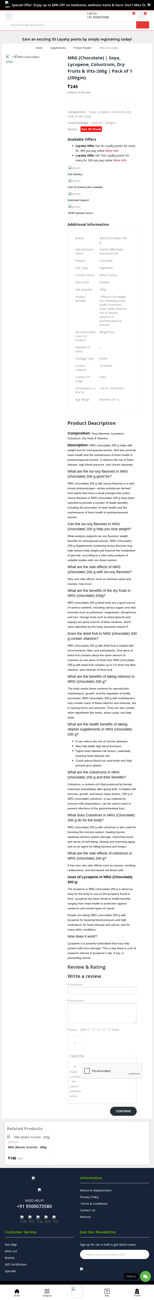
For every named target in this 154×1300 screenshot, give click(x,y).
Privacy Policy (89, 1197)
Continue (123, 1111)
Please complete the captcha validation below (74, 1084)
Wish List (11, 1251)
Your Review (76, 1000)
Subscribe (138, 1254)
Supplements (58, 48)
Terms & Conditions (93, 1203)
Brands (10, 1258)
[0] (128, 16)
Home (39, 48)
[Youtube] (56, 1220)
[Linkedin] (48, 1220)
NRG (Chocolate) (109, 48)
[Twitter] (39, 1220)
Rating (73, 1029)
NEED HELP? (34, 1200)
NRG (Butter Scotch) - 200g (27, 1147)
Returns (85, 1217)
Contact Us (87, 1210)
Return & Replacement (95, 1190)
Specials (10, 1271)
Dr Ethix (13, 1142)
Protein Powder (83, 48)
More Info (112, 151)
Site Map (11, 1244)
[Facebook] (23, 1220)
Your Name (76, 984)
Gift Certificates (16, 1264)
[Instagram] (31, 1220)
